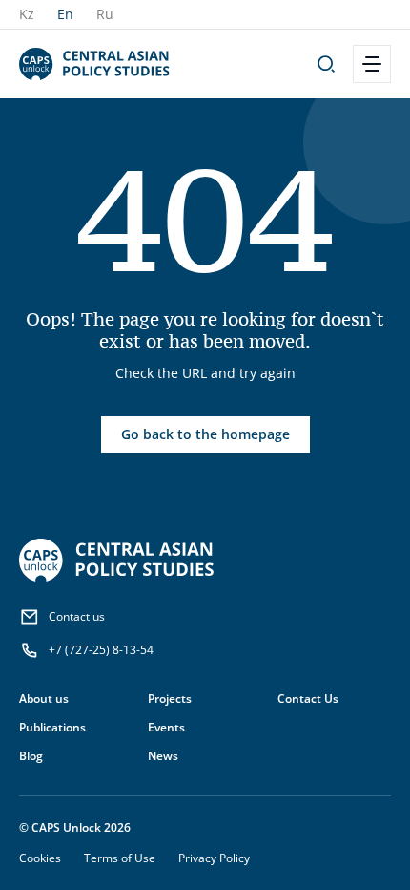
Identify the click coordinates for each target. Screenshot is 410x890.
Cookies (40, 858)
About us (44, 698)
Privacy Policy (214, 858)
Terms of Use (119, 858)
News (163, 756)
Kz (26, 14)
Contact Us (307, 698)
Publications (52, 727)
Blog (31, 756)
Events (166, 727)
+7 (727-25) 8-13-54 (101, 650)
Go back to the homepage (205, 434)
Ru (104, 14)
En (65, 14)
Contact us (77, 616)
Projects (170, 698)
